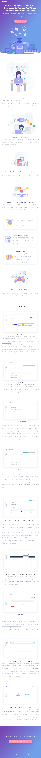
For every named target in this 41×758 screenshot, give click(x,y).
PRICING (30, 754)
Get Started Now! (20, 21)
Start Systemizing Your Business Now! (20, 741)
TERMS (16, 754)
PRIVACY (11, 754)
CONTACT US (23, 754)
